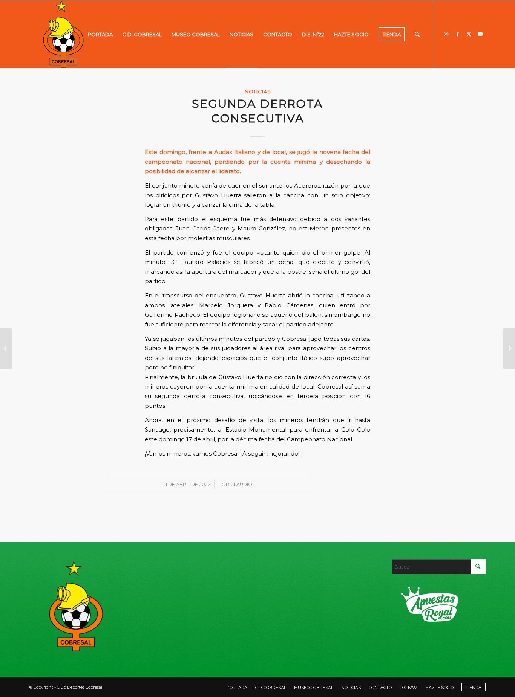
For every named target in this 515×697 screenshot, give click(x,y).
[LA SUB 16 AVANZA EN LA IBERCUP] (6, 348)
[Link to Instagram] (446, 34)
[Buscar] (417, 34)
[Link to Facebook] (457, 34)
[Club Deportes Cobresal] (63, 34)
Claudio (241, 484)
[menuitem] (100, 34)
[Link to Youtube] (480, 34)
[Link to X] (468, 34)
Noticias (257, 91)
